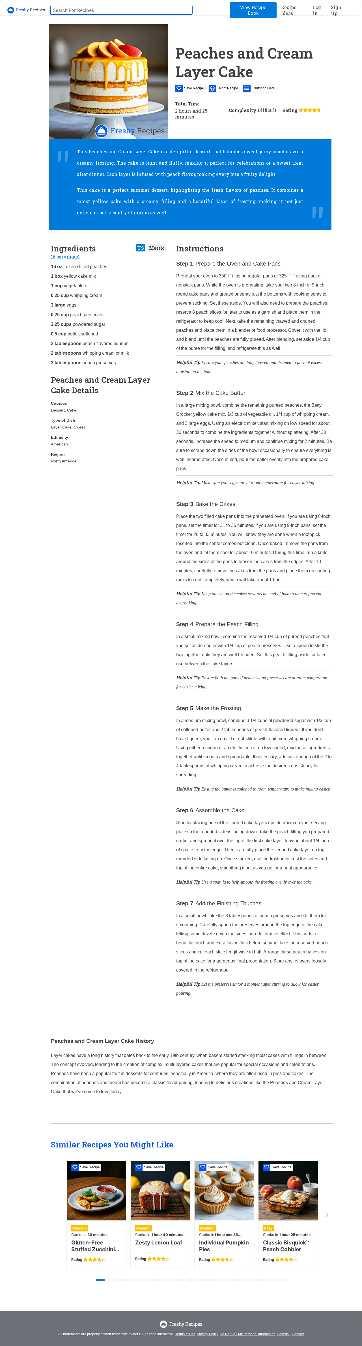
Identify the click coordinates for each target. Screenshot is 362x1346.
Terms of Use (185, 1334)
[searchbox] (121, 10)
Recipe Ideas (288, 10)
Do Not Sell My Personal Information (247, 1334)
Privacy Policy (207, 1334)
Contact (298, 1334)
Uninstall (283, 1334)
